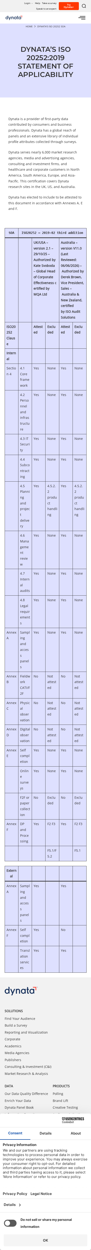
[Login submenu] (32, 3)
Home (29, 26)
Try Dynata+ (69, 6)
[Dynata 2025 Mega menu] (81, 17)
